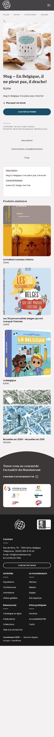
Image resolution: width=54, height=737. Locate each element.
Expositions (8, 582)
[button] (4, 21)
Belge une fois (19, 129)
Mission (32, 587)
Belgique (29, 129)
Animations (8, 592)
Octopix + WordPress (12, 640)
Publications (9, 619)
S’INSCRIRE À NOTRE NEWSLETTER (18, 476)
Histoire (32, 582)
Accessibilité (35, 619)
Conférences (9, 587)
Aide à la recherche (12, 629)
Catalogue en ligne (12, 613)
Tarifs (32, 624)
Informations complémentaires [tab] (27, 149)
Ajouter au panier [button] (45, 252)
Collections (8, 624)
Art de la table (30, 15)
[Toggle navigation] (49, 5)
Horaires (33, 613)
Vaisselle (44, 15)
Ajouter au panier (27, 112)
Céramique (38, 129)
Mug (45, 129)
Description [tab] (27, 140)
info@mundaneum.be (20, 554)
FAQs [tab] (27, 157)
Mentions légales (31, 637)
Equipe (32, 592)
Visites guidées (10, 598)
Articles (17, 15)
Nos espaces (35, 598)
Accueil (6, 15)
